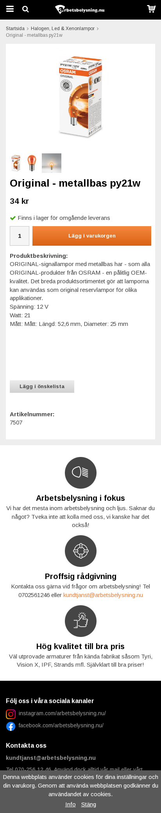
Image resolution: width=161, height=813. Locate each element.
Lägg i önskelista (42, 386)
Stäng (88, 804)
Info (70, 804)
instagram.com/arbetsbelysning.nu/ (62, 713)
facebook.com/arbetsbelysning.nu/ (60, 725)
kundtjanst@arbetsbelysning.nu (103, 595)
